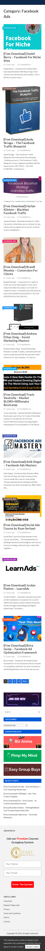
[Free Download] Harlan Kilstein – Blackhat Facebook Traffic (19, 209)
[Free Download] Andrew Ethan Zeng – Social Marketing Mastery (20, 337)
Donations (8, 901)
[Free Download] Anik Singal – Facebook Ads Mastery (22, 463)
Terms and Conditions (12, 913)
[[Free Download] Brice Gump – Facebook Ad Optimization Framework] (22, 629)
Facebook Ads (10, 28)
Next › (25, 681)
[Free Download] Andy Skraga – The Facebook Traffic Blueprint (19, 143)
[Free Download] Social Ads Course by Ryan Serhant (22, 526)
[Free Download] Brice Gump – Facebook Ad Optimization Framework (20, 649)
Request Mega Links (12, 905)
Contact (7, 921)
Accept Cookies (32, 947)
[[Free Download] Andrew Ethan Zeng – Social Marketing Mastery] (22, 317)
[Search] (39, 712)
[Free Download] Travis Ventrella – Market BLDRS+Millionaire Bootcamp (19, 400)
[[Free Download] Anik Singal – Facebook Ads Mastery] (22, 445)
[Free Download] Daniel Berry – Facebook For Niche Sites (22, 57)
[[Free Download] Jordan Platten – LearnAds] (22, 568)
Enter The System (22, 884)
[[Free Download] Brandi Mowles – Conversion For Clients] (22, 250)
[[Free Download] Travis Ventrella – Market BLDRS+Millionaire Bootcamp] (22, 377)
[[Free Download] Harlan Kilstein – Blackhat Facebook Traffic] (22, 189)
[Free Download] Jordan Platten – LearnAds (20, 587)
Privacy (7, 909)
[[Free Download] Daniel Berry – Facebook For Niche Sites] (22, 37)
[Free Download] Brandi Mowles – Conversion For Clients (21, 270)
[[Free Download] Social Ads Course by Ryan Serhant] (22, 508)
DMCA (6, 917)
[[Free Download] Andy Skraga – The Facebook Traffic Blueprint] (22, 110)
